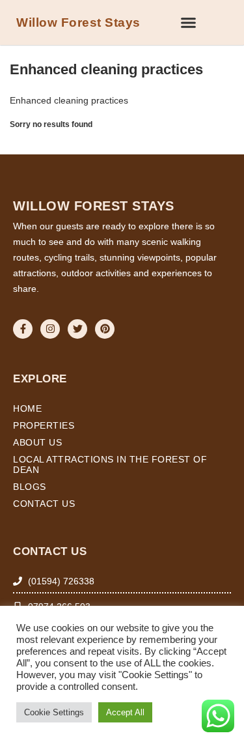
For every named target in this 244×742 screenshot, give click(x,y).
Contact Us (44, 503)
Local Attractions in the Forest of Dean (110, 464)
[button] (188, 22)
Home (27, 408)
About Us (37, 442)
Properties (43, 425)
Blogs (29, 486)
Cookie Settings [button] (54, 712)
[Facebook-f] (23, 329)
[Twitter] (77, 329)
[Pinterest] (105, 329)
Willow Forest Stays (78, 22)
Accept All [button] (125, 712)
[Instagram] (50, 329)
